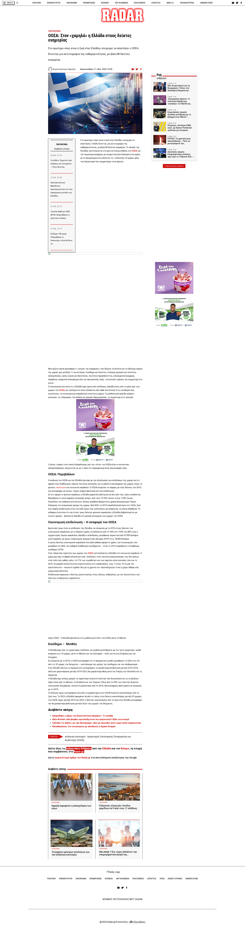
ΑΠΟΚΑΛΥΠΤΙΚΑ (187, 3)
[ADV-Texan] (95, 447)
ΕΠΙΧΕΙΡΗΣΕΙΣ (89, 3)
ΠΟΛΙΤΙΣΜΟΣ (139, 3)
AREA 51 (170, 3)
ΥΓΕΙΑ (162, 878)
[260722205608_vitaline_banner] (95, 415)
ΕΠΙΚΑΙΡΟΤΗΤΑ (53, 3)
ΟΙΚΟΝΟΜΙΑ (71, 3)
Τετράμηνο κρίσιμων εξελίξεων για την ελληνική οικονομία (70, 853)
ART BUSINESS (121, 3)
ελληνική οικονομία (75, 736)
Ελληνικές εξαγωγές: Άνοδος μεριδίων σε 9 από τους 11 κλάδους (118, 807)
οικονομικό (61, 487)
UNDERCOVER (206, 3)
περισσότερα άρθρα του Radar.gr (72, 757)
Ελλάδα (106, 748)
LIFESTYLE (155, 3)
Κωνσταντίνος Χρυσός (64, 69)
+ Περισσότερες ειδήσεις (174, 166)
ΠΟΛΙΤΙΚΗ (36, 3)
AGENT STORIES (175, 878)
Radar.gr (79, 751)
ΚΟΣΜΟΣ (105, 3)
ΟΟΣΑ (90, 553)
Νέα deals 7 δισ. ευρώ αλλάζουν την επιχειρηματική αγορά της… (118, 853)
